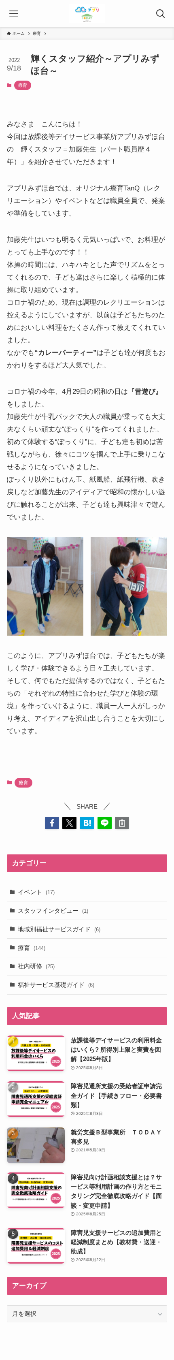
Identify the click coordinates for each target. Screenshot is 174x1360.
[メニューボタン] (13, 13)
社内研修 (36, 966)
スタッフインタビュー (53, 910)
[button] (52, 823)
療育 (22, 85)
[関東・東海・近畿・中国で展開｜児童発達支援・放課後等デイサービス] (87, 13)
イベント (36, 891)
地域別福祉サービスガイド (59, 929)
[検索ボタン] (160, 13)
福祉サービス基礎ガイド (56, 984)
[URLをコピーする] (122, 823)
